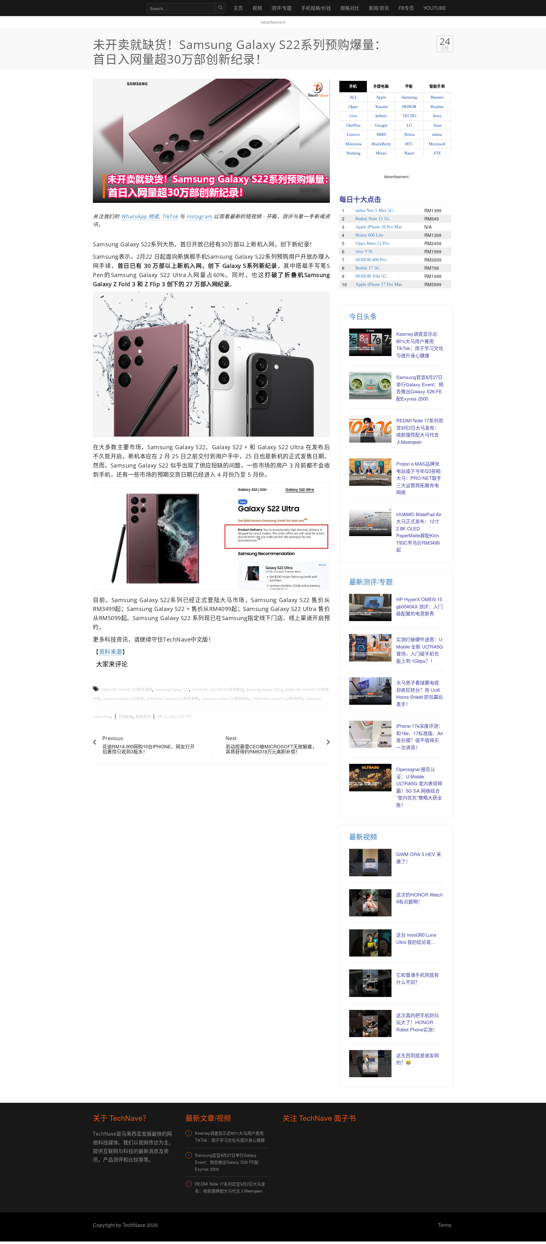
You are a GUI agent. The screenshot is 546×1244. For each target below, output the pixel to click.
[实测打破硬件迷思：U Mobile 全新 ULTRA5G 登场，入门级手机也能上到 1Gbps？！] (370, 647)
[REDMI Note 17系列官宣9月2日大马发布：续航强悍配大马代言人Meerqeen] (370, 428)
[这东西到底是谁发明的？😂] (370, 1063)
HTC (409, 144)
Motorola (353, 144)
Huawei (437, 97)
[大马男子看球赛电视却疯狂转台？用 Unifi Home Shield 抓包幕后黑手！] (370, 690)
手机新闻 (125, 716)
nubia (437, 134)
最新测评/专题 (371, 581)
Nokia (409, 134)
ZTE (437, 153)
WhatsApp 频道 (140, 216)
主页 (238, 7)
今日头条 (363, 316)
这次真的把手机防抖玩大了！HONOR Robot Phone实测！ (417, 1022)
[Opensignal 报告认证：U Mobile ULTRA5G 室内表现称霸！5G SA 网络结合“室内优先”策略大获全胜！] (370, 777)
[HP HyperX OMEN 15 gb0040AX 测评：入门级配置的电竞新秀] (370, 607)
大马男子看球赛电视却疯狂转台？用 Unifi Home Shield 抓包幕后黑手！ (419, 693)
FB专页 (406, 7)
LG (409, 125)
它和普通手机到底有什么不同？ (417, 978)
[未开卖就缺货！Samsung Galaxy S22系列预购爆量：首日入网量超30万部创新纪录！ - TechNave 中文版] (116, 7)
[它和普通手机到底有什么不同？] (370, 983)
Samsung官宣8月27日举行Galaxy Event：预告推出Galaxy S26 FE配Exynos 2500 (419, 388)
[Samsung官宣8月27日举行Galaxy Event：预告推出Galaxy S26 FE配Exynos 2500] (370, 385)
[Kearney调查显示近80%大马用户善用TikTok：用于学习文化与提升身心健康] (370, 342)
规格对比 (349, 7)
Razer (409, 153)
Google (381, 125)
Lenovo (353, 134)
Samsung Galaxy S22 (172, 689)
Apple (381, 97)
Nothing (353, 153)
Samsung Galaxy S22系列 (123, 698)
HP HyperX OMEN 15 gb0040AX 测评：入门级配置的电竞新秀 (419, 606)
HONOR (409, 106)
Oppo (353, 106)
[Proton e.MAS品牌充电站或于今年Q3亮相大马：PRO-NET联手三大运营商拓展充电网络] (370, 472)
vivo (353, 115)
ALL (353, 97)
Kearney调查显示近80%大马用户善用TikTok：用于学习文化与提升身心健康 (419, 344)
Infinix (381, 115)
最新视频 (363, 836)
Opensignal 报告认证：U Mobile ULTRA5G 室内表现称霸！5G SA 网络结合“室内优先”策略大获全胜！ (419, 787)
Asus (437, 125)
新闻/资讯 (379, 7)
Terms (445, 1225)
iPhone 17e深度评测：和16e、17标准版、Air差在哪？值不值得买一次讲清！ (419, 736)
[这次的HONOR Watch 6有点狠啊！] (370, 902)
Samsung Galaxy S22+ (264, 689)
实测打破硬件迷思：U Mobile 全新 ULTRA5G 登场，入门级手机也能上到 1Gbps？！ (419, 650)
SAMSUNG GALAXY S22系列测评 (217, 689)
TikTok (170, 216)
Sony (437, 115)
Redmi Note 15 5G (372, 218)
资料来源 (110, 651)
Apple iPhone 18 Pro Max (378, 227)
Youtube (434, 7)
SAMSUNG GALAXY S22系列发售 (277, 698)
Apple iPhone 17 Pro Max (378, 284)
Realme (437, 106)
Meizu (381, 153)
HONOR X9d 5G (370, 276)
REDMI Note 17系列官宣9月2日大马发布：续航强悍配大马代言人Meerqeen (419, 431)
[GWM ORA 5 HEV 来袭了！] (370, 862)
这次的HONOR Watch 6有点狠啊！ (419, 898)
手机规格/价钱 (316, 7)
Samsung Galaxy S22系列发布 (225, 698)
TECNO (409, 115)
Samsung (409, 97)
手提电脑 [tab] (380, 86)
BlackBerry (381, 144)
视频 (257, 7)
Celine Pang (102, 716)
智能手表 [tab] (437, 86)
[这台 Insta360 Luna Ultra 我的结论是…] (370, 943)
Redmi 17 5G (367, 268)
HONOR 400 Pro (370, 259)
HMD (381, 134)
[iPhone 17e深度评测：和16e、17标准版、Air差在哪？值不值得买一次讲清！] (370, 734)
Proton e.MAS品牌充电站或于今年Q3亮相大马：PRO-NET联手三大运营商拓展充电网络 (418, 477)
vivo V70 (363, 251)
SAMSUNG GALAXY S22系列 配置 (172, 698)
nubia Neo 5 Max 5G (374, 210)
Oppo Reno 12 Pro (372, 243)
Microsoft (437, 144)
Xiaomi (381, 106)
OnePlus (353, 125)
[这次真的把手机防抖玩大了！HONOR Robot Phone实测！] (370, 1023)
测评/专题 (281, 7)
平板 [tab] (409, 86)
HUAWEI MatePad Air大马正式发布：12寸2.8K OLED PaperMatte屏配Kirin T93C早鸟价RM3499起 (418, 532)
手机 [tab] (353, 86)
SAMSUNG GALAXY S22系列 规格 (126, 689)
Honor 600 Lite (369, 235)
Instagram (199, 216)
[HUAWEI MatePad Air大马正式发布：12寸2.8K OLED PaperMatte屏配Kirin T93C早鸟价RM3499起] (370, 522)
